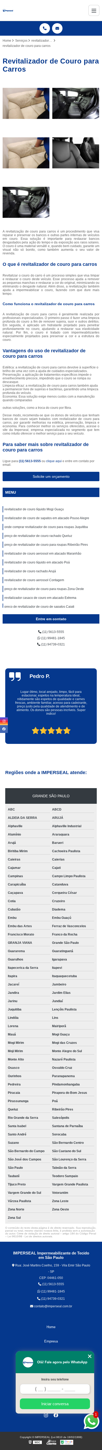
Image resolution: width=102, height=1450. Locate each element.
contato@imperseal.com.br (52, 1306)
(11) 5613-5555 (30, 461)
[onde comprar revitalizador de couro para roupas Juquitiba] (26, 152)
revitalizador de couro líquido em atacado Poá (37, 562)
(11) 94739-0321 (52, 644)
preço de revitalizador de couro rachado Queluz (38, 536)
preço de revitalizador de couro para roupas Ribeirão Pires (46, 545)
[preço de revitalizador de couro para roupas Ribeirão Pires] (26, 202)
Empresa (51, 1341)
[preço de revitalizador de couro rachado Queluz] (75, 152)
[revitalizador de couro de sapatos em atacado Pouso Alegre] (75, 103)
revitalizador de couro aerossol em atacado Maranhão (42, 553)
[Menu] (94, 10)
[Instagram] (46, 1415)
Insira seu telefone (55, 1379)
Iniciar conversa (55, 1404)
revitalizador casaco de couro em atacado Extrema (40, 598)
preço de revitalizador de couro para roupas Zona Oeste (44, 589)
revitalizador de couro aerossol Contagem (34, 580)
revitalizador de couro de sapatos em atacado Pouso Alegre (46, 518)
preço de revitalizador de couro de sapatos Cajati (39, 606)
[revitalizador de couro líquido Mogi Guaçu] (26, 103)
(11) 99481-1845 (52, 638)
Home (51, 1327)
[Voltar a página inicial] (8, 10)
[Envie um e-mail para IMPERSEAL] (57, 28)
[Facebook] (56, 1415)
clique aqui (54, 461)
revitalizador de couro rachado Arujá (30, 571)
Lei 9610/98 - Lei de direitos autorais (30, 1236)
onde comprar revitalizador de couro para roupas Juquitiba (46, 527)
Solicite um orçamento (51, 476)
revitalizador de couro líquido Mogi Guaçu (34, 509)
